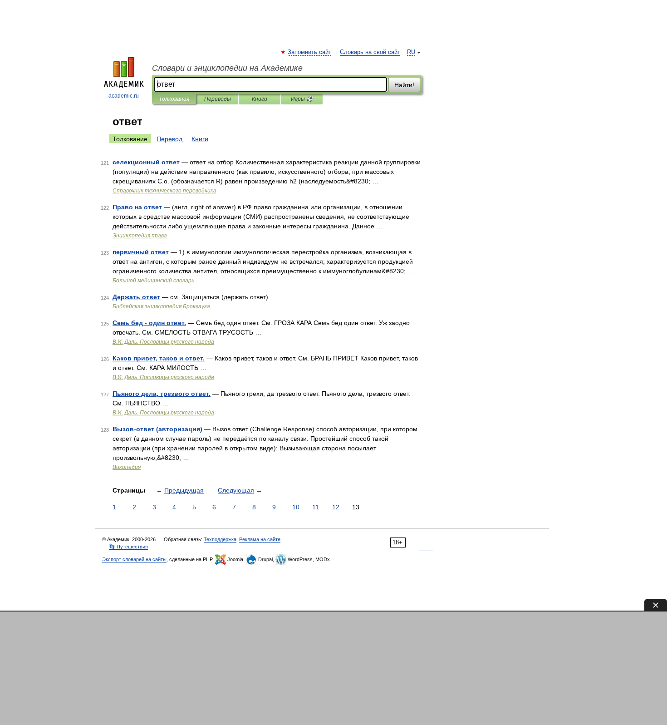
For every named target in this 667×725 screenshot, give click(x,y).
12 (335, 507)
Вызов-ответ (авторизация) (157, 429)
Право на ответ (137, 207)
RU (411, 52)
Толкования (174, 99)
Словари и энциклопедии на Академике (227, 68)
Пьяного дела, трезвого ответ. (162, 393)
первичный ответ (141, 252)
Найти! (404, 85)
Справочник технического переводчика (164, 190)
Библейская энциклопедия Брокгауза (161, 306)
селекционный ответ (147, 162)
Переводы (217, 99)
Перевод (169, 139)
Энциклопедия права (140, 235)
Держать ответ (136, 297)
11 (315, 507)
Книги (259, 99)
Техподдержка (220, 539)
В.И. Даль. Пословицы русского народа (163, 342)
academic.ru (123, 96)
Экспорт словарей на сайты (134, 559)
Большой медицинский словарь (153, 280)
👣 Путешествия (128, 546)
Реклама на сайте (259, 539)
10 (295, 507)
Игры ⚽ (302, 99)
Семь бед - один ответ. (149, 322)
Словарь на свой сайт (370, 52)
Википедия (127, 467)
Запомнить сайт (310, 52)
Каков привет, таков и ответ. (159, 358)
